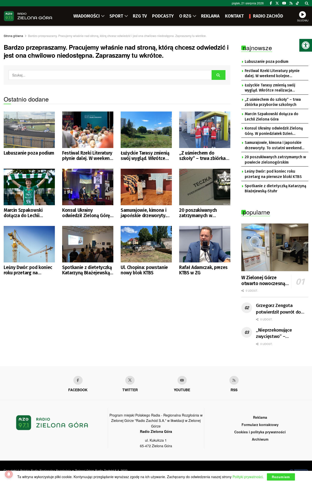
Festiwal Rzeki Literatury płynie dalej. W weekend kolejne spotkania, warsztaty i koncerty (87, 155)
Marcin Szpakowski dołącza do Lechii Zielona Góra (23, 213)
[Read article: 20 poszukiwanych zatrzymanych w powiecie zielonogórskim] (204, 187)
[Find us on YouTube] (284, 3)
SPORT (116, 16)
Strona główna (13, 36)
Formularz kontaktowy (260, 424)
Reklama (260, 417)
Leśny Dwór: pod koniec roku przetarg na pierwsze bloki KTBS (28, 270)
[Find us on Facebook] (271, 3)
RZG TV (140, 16)
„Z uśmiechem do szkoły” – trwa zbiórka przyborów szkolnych (202, 155)
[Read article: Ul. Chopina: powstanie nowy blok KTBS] (146, 244)
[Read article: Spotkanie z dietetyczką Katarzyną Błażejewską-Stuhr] (87, 244)
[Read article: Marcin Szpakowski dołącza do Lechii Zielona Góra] (29, 187)
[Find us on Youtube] (182, 380)
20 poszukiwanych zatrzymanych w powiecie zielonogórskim (198, 213)
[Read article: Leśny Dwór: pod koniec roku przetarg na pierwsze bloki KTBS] (29, 244)
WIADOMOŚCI (86, 16)
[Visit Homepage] (28, 16)
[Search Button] (306, 3)
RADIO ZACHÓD (268, 16)
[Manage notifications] (9, 474)
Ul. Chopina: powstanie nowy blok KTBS (144, 270)
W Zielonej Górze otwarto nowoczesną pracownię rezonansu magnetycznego (263, 281)
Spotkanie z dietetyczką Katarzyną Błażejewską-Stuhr (87, 270)
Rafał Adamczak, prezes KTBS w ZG (203, 270)
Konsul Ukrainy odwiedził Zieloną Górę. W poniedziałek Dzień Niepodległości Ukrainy (86, 213)
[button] (305, 45)
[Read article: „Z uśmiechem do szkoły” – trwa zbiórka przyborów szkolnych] (204, 129)
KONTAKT (234, 16)
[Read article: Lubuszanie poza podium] (29, 129)
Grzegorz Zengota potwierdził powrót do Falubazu (278, 309)
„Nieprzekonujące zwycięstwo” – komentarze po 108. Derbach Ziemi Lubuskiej (281, 333)
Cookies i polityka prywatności (260, 431)
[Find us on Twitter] (277, 3)
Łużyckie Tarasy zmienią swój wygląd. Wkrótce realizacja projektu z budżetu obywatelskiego (146, 155)
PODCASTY (163, 16)
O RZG (185, 16)
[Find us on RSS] (291, 3)
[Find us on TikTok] (297, 3)
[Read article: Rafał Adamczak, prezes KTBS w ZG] (204, 244)
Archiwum (260, 439)
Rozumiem (281, 476)
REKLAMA (210, 16)
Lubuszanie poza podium (29, 153)
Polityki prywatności (248, 476)
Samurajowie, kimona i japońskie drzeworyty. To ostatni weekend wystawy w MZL (143, 213)
